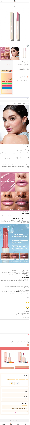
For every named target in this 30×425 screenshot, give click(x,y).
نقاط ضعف (28, 331)
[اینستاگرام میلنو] (16, 413)
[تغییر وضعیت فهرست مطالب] (27, 101)
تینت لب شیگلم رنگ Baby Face (10, 364)
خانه (18, 6)
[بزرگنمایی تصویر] (27, 45)
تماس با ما (26, 391)
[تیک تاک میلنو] (18, 413)
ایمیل (28, 337)
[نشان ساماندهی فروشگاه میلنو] (11, 383)
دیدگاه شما (28, 318)
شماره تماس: (15, 410)
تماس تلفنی (6, 81)
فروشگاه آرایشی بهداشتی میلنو (16, 420)
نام (28, 334)
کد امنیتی (26, 213)
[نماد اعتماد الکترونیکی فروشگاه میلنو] (17, 383)
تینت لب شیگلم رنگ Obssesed (25, 364)
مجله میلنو (25, 393)
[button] (28, 27)
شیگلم (26, 144)
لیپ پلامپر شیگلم (22, 77)
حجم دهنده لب (12, 6)
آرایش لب (16, 6)
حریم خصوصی (25, 399)
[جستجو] (26, 1)
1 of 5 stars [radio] (25, 317)
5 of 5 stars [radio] (23, 317)
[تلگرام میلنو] (14, 413)
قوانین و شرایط (25, 396)
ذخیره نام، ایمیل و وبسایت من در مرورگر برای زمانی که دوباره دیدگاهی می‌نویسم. (19, 341)
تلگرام (6, 87)
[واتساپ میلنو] (12, 413)
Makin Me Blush (18, 291)
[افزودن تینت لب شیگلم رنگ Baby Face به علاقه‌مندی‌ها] (2, 351)
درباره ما (26, 389)
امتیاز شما (28, 317)
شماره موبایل (26, 210)
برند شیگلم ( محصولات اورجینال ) (21, 74)
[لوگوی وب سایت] (15, 1)
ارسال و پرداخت (25, 398)
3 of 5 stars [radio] (24, 317)
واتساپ (7, 83)
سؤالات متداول (25, 394)
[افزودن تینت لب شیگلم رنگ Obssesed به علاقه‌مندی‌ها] (16, 351)
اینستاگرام (6, 85)
